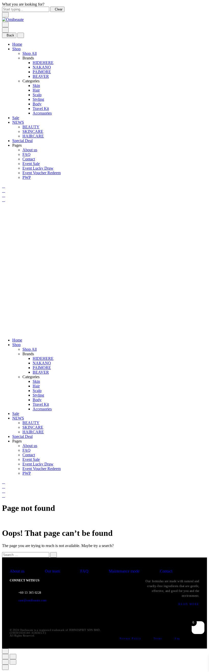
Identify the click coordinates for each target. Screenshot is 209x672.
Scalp (37, 95)
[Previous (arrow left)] (5, 662)
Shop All (29, 53)
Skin (36, 85)
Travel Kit (41, 108)
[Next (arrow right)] (13, 662)
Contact (28, 159)
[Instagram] (99, 619)
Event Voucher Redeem (41, 173)
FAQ (26, 154)
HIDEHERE (43, 62)
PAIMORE (42, 72)
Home (17, 44)
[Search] (3, 186)
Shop (16, 49)
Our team (53, 571)
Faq (177, 638)
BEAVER (41, 76)
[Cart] (3, 200)
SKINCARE (32, 131)
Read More (188, 604)
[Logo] (13, 19)
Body (37, 104)
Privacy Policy (131, 638)
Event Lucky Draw (38, 168)
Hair (36, 90)
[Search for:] (25, 554)
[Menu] (5, 24)
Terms (158, 638)
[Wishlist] (3, 195)
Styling (38, 99)
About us (29, 150)
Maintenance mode (124, 571)
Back (10, 35)
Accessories (42, 113)
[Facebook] (88, 619)
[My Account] (3, 190)
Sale (15, 118)
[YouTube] (121, 619)
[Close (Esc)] (5, 656)
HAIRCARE (33, 136)
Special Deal (22, 140)
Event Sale (31, 163)
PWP (26, 177)
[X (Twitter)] (110, 619)
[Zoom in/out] (13, 656)
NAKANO (42, 67)
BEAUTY (31, 127)
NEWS (18, 122)
